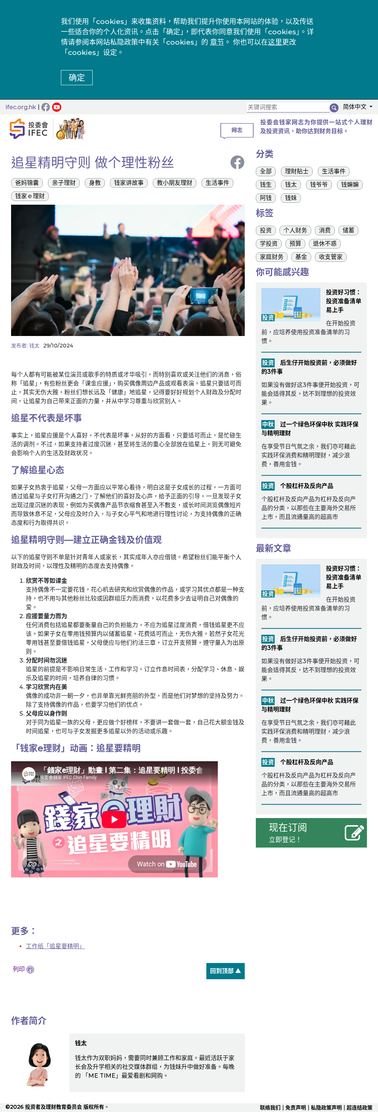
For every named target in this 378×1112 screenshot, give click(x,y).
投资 (268, 317)
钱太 (34, 345)
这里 (275, 42)
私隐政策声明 (326, 1107)
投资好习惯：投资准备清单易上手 (343, 301)
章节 (217, 42)
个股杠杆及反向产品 (306, 485)
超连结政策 (359, 1107)
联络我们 (270, 1107)
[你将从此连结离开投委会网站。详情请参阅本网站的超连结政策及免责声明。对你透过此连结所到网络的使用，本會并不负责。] (57, 106)
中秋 (268, 424)
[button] (355, 108)
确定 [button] (77, 78)
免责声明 (295, 1107)
